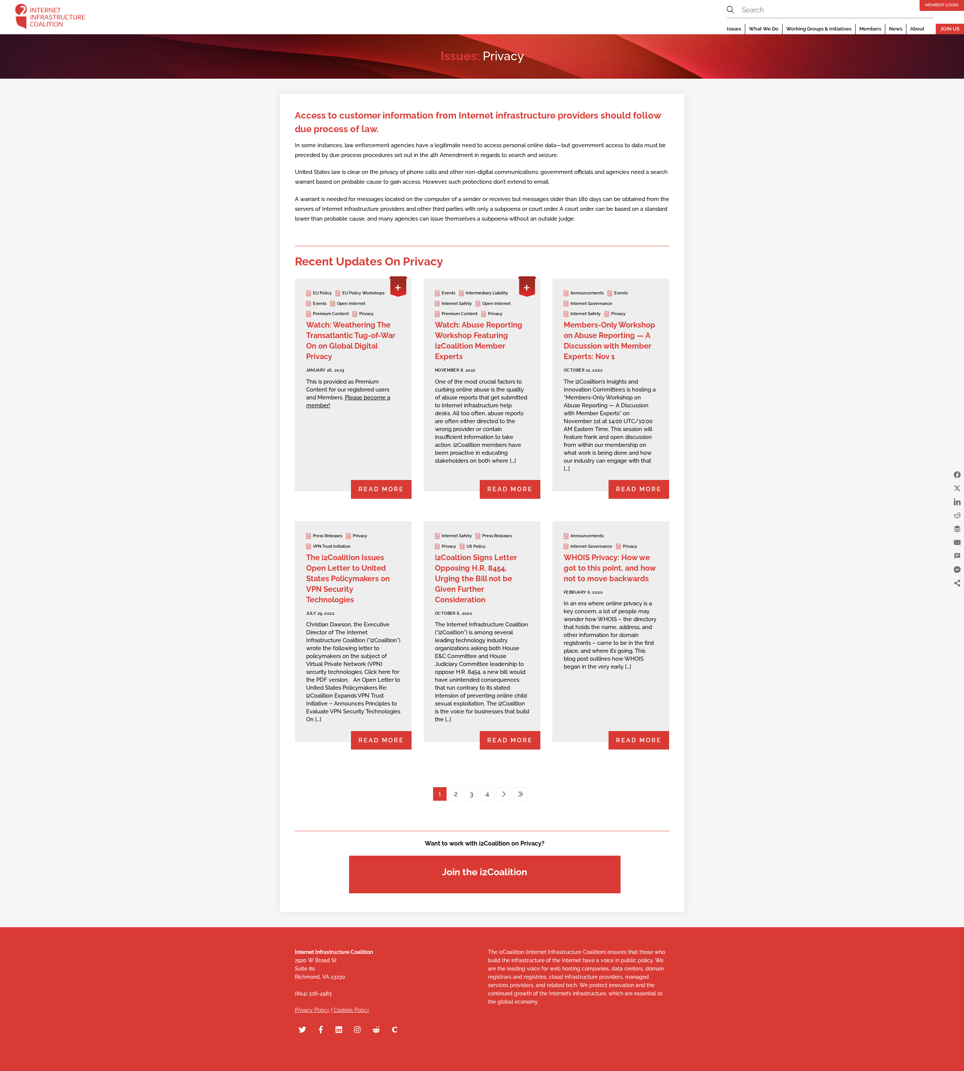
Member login (941, 5)
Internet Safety (457, 303)
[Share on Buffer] (957, 529)
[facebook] (320, 1029)
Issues (734, 29)
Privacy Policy (312, 1010)
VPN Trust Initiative (332, 546)
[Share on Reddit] (957, 515)
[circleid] (394, 1029)
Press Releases (327, 535)
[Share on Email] (957, 542)
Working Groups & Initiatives (818, 29)
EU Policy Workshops (363, 293)
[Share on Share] (957, 583)
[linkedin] (339, 1029)
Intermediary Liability (487, 293)
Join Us (949, 29)
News (895, 29)
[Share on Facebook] (957, 474)
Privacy (366, 313)
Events (319, 303)
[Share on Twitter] (957, 488)
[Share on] (957, 596)
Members (870, 29)
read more (381, 489)
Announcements (587, 293)
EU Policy (322, 293)
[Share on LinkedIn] (957, 502)
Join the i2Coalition (484, 872)
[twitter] (302, 1029)
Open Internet (351, 303)
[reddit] (376, 1029)
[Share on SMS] (957, 556)
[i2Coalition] (50, 18)
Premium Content (331, 313)
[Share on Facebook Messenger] (957, 569)
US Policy (476, 546)
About (917, 29)
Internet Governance (591, 303)
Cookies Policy (351, 1010)
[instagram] (357, 1029)
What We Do (763, 29)
